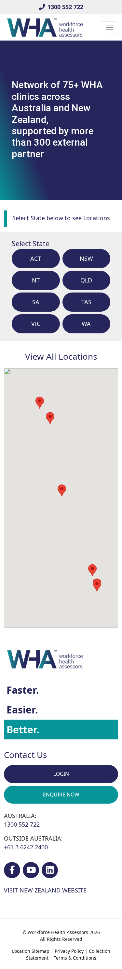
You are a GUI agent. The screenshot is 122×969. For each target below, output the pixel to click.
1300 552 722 (65, 7)
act (35, 258)
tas (86, 302)
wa (86, 324)
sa (35, 302)
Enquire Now (61, 794)
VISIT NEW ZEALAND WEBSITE (45, 890)
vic (35, 324)
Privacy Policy (69, 951)
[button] (97, 585)
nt (36, 280)
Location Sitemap (30, 951)
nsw (86, 258)
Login (61, 773)
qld (86, 280)
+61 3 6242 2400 (26, 847)
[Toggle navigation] (109, 27)
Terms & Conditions (75, 958)
